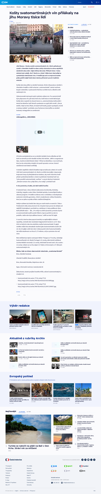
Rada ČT (29, 475)
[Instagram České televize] (82, 460)
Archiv (19, 295)
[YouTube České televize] (88, 460)
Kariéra (29, 477)
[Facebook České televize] (85, 460)
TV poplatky (9, 470)
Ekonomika (48, 7)
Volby (24, 7)
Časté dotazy (30, 482)
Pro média (29, 466)
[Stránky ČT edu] (82, 470)
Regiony (41, 7)
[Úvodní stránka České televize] (14, 460)
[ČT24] (4, 2)
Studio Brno (30, 470)
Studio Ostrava (30, 473)
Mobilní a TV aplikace (11, 482)
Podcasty (71, 7)
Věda (59, 7)
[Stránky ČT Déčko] (53, 470)
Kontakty (29, 485)
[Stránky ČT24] (54, 466)
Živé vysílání (9, 468)
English (16, 490)
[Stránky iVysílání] (84, 466)
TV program (9, 466)
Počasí (54, 7)
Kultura (65, 7)
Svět (35, 7)
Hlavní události (10, 7)
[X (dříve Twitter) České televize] (91, 460)
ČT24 (24, 295)
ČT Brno (11, 21)
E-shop (7, 480)
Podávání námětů (31, 480)
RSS (94, 490)
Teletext (8, 473)
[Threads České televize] (94, 460)
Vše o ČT (8, 485)
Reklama (29, 468)
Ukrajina (18, 7)
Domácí (30, 7)
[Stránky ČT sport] (68, 466)
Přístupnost (32, 490)
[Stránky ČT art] (67, 470)
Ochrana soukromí (24, 490)
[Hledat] (91, 2)
